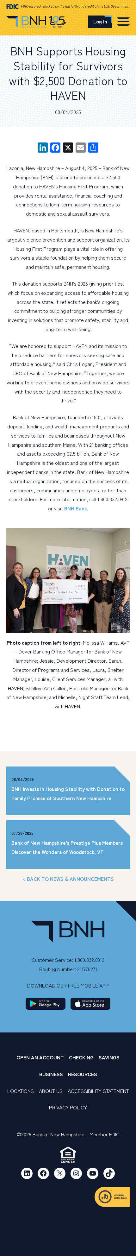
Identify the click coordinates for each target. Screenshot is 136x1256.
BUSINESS (51, 1074)
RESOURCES (82, 1074)
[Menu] (123, 21)
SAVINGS (109, 1057)
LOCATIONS (20, 1091)
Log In (100, 21)
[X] (68, 147)
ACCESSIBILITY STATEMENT (98, 1091)
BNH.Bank (75, 508)
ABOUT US (51, 1091)
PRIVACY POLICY (68, 1107)
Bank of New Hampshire (36, 23)
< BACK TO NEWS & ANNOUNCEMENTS (68, 878)
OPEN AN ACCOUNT (40, 1057)
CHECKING (81, 1057)
